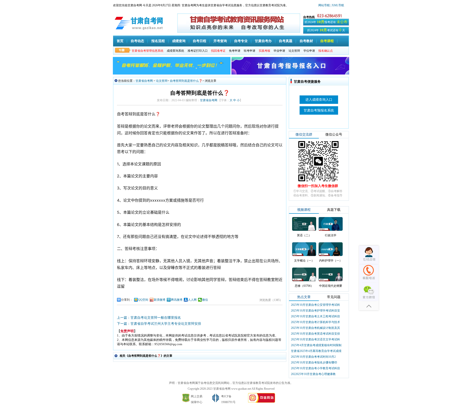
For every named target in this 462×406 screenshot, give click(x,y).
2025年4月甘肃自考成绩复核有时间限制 (316, 345)
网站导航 (324, 5)
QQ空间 (143, 299)
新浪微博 (159, 299)
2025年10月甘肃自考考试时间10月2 (313, 356)
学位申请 (309, 50)
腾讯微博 (176, 299)
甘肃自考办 (263, 41)
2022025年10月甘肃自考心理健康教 (313, 374)
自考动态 (137, 41)
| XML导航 (337, 5)
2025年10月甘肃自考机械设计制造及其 (315, 328)
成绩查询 (179, 41)
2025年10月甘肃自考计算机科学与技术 (315, 322)
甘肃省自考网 (144, 80)
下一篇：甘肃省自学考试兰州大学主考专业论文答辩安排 (159, 323)
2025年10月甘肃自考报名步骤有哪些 (314, 362)
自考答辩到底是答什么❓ (186, 80)
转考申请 (249, 50)
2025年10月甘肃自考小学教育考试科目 (315, 368)
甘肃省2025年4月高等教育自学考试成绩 (316, 351)
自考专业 (241, 41)
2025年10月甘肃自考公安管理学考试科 (315, 304)
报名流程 (158, 41)
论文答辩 (294, 50)
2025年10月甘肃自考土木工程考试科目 (315, 316)
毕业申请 (279, 50)
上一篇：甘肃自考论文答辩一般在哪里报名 (149, 317)
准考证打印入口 (197, 50)
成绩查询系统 (175, 50)
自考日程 (199, 41)
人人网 (192, 299)
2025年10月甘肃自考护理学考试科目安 (315, 310)
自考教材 (306, 41)
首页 (120, 41)
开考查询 (220, 41)
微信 (205, 299)
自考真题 (285, 41)
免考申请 (234, 50)
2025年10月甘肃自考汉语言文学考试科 (315, 339)
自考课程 (327, 41)
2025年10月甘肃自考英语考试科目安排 (315, 333)
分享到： (127, 299)
